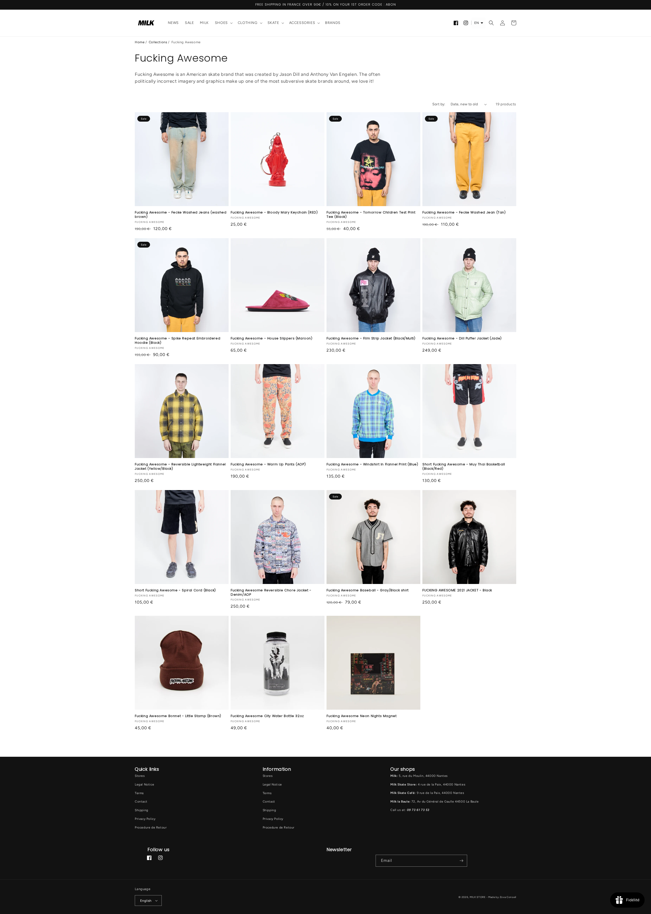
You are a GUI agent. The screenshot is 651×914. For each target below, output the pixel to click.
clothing (248, 23)
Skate (273, 23)
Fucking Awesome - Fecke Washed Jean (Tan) (464, 212)
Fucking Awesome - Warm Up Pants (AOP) (268, 464)
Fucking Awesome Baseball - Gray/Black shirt (368, 590)
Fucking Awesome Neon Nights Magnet (361, 716)
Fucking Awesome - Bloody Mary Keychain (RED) (274, 212)
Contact (141, 801)
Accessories (302, 23)
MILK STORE (478, 897)
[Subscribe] (461, 861)
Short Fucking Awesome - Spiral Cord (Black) (175, 590)
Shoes (221, 23)
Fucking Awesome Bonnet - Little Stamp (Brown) (178, 716)
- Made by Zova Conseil (501, 897)
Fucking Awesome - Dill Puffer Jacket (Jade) (462, 338)
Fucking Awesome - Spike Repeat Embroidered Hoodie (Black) (177, 340)
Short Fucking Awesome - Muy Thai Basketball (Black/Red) (463, 466)
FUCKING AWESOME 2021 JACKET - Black (457, 590)
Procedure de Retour (151, 827)
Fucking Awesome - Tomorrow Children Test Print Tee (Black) (371, 214)
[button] (223, 23)
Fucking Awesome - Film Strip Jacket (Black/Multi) (371, 338)
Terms (139, 793)
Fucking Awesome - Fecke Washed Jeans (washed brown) (180, 214)
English (146, 901)
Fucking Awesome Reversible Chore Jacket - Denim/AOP (271, 592)
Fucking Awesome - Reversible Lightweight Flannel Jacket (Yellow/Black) (180, 466)
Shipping (141, 810)
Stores (140, 776)
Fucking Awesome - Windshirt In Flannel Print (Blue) (372, 464)
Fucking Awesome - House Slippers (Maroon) (272, 338)
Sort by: (439, 104)
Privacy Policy (145, 819)
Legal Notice (144, 784)
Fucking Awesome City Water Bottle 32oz (267, 716)
